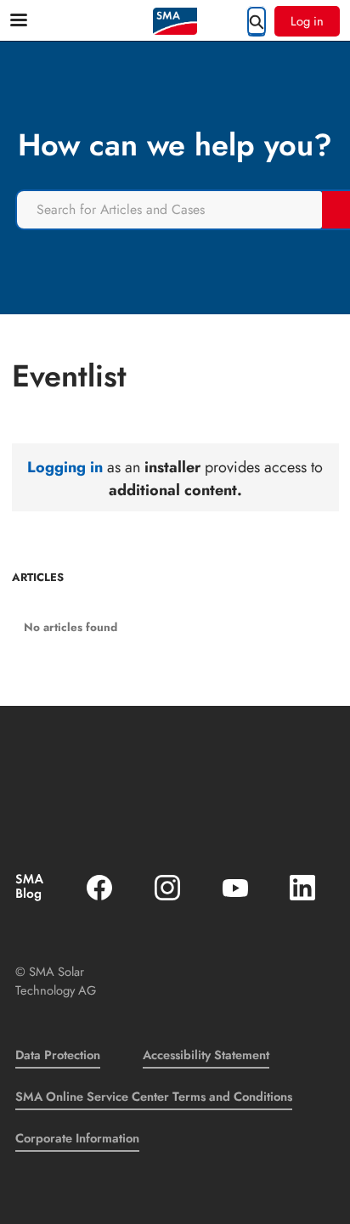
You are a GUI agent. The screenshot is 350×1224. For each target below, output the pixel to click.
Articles (38, 577)
